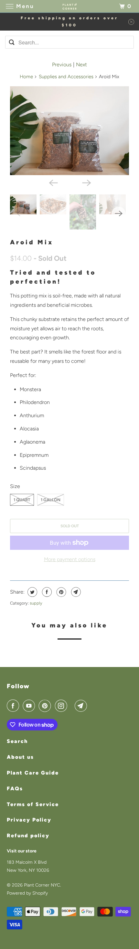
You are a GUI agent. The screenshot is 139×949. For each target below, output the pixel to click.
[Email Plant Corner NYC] (82, 706)
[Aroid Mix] (69, 130)
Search (17, 741)
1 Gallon (50, 499)
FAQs (15, 788)
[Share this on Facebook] (46, 592)
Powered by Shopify (27, 893)
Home (26, 77)
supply (36, 603)
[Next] (86, 182)
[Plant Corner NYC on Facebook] (14, 706)
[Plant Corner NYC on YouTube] (30, 706)
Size (15, 486)
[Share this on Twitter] (31, 592)
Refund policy (28, 835)
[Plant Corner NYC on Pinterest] (46, 706)
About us (20, 757)
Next (81, 64)
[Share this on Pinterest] (60, 592)
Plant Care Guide (33, 773)
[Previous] (53, 182)
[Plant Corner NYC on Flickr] (72, 706)
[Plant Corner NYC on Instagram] (62, 706)
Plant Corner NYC (42, 885)
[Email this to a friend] (75, 592)
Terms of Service (33, 804)
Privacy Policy (29, 820)
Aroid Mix (31, 242)
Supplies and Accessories (66, 77)
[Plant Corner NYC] (69, 6)
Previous (61, 64)
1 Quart (22, 499)
